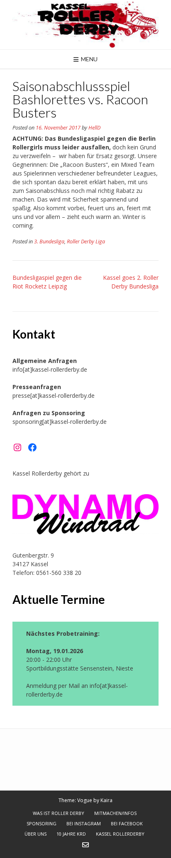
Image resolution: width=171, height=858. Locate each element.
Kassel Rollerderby (120, 834)
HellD (94, 127)
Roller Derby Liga (86, 241)
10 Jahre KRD (71, 834)
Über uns (35, 834)
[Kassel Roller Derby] (85, 25)
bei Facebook (127, 823)
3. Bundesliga (49, 241)
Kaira (106, 800)
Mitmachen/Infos (115, 813)
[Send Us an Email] (85, 844)
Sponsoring (41, 823)
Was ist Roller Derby (58, 813)
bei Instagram (83, 823)
